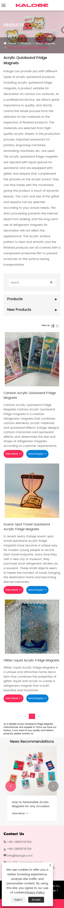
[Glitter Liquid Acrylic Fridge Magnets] (32, 626)
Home (12, 43)
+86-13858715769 (19, 842)
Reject (18, 900)
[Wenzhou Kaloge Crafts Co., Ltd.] (32, 4)
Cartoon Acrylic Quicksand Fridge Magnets (30, 395)
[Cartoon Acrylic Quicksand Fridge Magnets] (32, 359)
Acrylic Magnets (45, 43)
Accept (36, 900)
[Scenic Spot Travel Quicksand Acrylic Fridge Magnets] (32, 490)
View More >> (13, 454)
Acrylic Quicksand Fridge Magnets (28, 48)
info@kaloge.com (20, 855)
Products (25, 43)
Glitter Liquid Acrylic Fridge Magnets (31, 660)
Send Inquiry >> (37, 454)
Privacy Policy (35, 892)
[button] (10, 786)
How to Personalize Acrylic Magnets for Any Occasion (31, 804)
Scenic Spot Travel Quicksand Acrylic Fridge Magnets (27, 527)
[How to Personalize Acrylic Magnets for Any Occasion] (32, 770)
